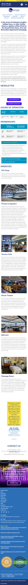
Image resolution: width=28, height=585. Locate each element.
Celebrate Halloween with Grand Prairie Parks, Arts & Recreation (13, 542)
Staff (2, 503)
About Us (3, 497)
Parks (2, 492)
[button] (26, 4)
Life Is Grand (4, 500)
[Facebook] (3, 1)
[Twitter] (1, 1)
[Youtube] (4, 1)
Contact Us (3, 498)
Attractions (3, 495)
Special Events (4, 490)
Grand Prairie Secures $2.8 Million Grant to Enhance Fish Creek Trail (12, 537)
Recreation (3, 493)
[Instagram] (6, 1)
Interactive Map (4, 508)
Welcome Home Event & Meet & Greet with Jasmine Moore (12, 547)
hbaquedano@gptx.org (14, 451)
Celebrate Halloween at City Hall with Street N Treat (13, 552)
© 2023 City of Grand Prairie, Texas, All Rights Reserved (13, 580)
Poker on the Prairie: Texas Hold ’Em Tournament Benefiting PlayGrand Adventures (13, 528)
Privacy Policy (4, 583)
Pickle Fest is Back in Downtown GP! (10, 532)
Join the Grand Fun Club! (6, 506)
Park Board (3, 501)
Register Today (14, 483)
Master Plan (3, 510)
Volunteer (3, 505)
